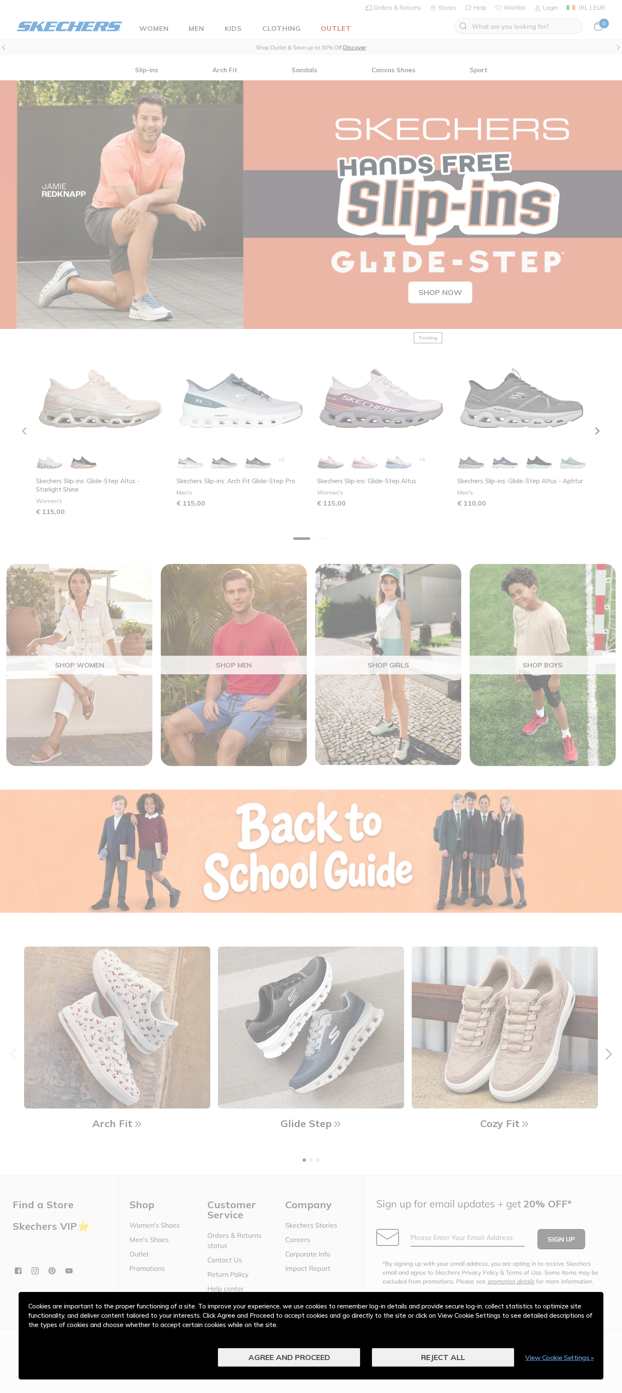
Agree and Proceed (289, 1357)
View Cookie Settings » (559, 1357)
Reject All (443, 1357)
